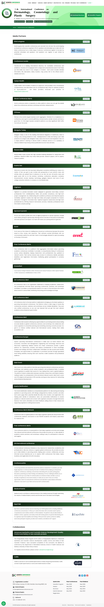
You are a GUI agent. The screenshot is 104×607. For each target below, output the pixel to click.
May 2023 (69, 591)
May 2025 (69, 586)
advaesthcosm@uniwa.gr (46, 550)
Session (55, 586)
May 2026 (69, 584)
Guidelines (88, 605)
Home (29, 3)
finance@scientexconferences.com (23, 594)
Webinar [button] (34, 3)
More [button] (89, 3)
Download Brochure (78, 15)
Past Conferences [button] (82, 3)
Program (73, 3)
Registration (57, 3)
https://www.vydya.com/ (21, 91)
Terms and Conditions (80, 605)
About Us (64, 605)
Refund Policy (71, 605)
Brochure (55, 589)
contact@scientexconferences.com (23, 589)
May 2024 (69, 589)
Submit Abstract (48, 3)
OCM (63, 3)
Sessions (40, 3)
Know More (86, 41)
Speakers (67, 3)
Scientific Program (95, 15)
